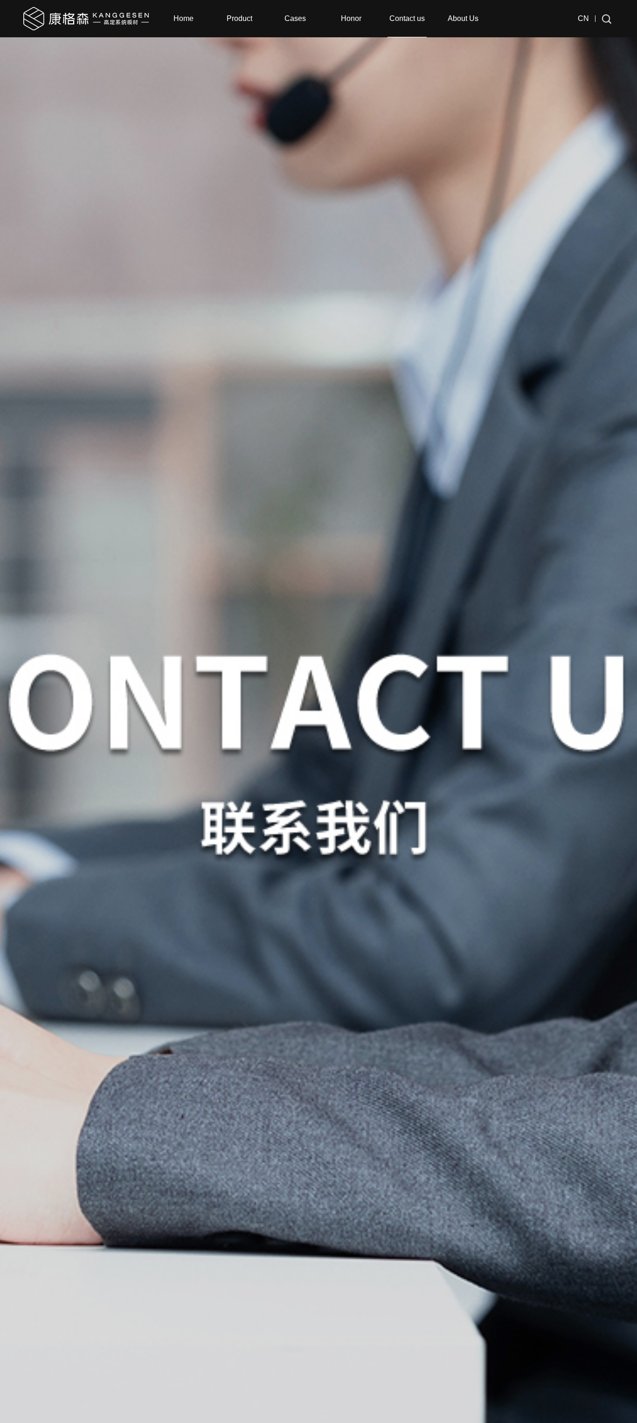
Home (183, 18)
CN (583, 18)
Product (239, 18)
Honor (351, 18)
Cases (295, 18)
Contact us (407, 18)
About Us (463, 18)
